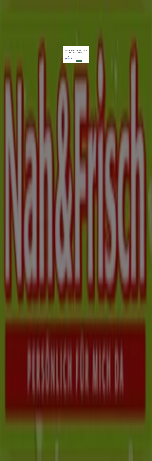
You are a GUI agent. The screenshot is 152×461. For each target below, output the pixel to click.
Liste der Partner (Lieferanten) (68, 58)
